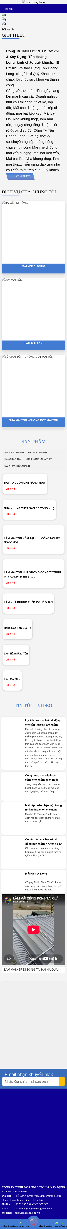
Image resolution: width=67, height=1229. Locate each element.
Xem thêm (23, 176)
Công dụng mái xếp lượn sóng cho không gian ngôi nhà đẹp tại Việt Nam (41, 779)
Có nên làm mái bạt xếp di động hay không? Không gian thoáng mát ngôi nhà (43, 843)
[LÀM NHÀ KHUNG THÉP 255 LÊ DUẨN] (28, 596)
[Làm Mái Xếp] (12, 673)
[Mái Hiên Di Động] (12, 877)
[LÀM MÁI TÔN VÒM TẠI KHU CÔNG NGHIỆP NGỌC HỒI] (33, 530)
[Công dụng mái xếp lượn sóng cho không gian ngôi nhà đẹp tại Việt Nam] (12, 796)
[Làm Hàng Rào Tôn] (16, 647)
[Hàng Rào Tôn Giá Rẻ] (17, 622)
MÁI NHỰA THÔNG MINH (17, 466)
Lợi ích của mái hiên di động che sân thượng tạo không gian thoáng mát (43, 724)
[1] (33, 24)
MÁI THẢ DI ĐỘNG (37, 452)
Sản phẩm (34, 441)
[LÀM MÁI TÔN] (33, 309)
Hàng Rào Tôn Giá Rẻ (17, 627)
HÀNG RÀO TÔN (12, 459)
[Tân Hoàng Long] (34, 2)
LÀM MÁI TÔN (33, 343)
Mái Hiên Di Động (36, 873)
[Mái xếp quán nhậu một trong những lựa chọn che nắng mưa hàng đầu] (12, 830)
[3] (33, 20)
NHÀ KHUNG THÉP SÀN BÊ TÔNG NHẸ (29, 508)
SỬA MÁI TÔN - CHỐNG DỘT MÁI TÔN (33, 420)
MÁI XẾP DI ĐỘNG (33, 266)
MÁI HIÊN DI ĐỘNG (14, 452)
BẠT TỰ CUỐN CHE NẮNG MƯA (24, 482)
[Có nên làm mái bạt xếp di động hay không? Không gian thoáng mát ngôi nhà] (12, 864)
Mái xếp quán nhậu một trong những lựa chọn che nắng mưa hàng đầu (43, 809)
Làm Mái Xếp (12, 679)
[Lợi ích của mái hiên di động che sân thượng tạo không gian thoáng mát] (12, 741)
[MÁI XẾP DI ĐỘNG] (33, 232)
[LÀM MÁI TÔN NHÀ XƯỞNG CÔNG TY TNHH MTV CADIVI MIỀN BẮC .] (33, 564)
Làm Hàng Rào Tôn (16, 653)
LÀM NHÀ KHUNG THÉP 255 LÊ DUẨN (28, 602)
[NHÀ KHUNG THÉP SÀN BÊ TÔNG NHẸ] (29, 502)
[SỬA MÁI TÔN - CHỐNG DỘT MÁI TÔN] (33, 386)
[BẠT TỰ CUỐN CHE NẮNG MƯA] (25, 476)
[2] (33, 15)
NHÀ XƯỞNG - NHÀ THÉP (39, 459)
